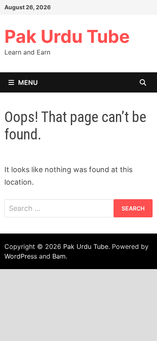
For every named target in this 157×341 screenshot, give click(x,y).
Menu (28, 82)
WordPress (20, 256)
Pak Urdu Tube (67, 36)
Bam (59, 256)
